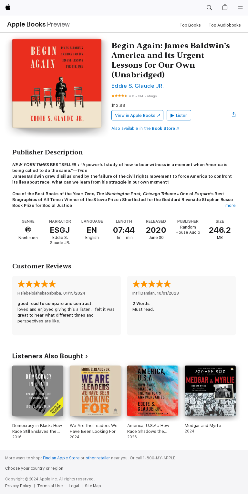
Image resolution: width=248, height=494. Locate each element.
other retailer (98, 458)
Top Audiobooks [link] (225, 25)
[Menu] (240, 8)
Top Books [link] (190, 25)
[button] (209, 8)
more (230, 205)
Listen (182, 115)
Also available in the (143, 128)
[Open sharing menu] (234, 115)
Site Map (93, 486)
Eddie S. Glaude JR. (137, 85)
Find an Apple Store (61, 458)
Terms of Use (50, 486)
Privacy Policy (18, 486)
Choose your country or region (34, 468)
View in (135, 115)
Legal (74, 486)
